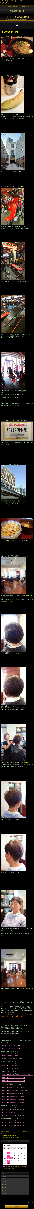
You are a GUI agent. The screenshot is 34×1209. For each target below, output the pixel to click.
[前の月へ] (18, 1146)
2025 (4, 1179)
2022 (4, 1187)
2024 (4, 1181)
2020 (4, 1193)
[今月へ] (21, 1146)
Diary (19, 1132)
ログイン (30, 1202)
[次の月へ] (24, 1146)
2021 (4, 1190)
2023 (4, 1184)
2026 (4, 1176)
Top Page (16, 1206)
